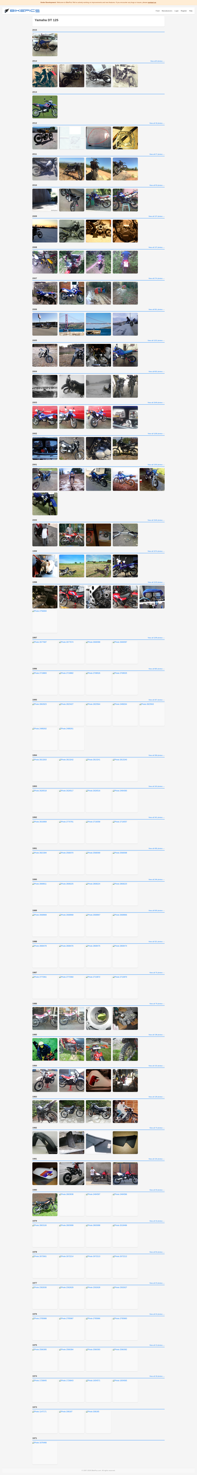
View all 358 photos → (157, 755)
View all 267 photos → (157, 700)
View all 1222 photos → (156, 340)
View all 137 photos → (157, 216)
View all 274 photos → (157, 278)
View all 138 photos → (157, 1035)
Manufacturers (167, 11)
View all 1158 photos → (156, 434)
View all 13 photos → (157, 1345)
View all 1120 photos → (156, 582)
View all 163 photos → (157, 786)
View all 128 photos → (157, 1097)
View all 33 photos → (157, 1190)
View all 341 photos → (157, 817)
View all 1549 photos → (156, 402)
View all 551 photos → (157, 309)
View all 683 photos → (157, 669)
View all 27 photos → (157, 154)
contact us (152, 2)
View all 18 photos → (157, 123)
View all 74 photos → (157, 1128)
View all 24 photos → (157, 1314)
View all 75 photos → (157, 973)
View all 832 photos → (157, 371)
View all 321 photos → (157, 941)
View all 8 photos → (157, 61)
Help (190, 11)
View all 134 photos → (157, 1159)
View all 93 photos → (157, 185)
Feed (157, 11)
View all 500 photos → (157, 910)
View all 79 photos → (157, 1004)
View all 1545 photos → (156, 520)
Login (177, 11)
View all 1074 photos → (156, 551)
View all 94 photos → (157, 1252)
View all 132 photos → (157, 1066)
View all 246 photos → (157, 879)
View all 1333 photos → (156, 465)
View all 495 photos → (157, 848)
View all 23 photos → (157, 1283)
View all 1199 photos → (156, 638)
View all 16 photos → (157, 1221)
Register (184, 11)
